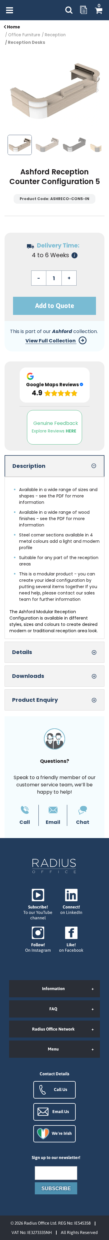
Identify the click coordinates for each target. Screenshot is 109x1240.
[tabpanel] (54, 558)
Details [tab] (22, 652)
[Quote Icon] (83, 10)
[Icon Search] (68, 10)
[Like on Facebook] (71, 940)
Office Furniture (24, 35)
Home (13, 27)
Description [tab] (28, 466)
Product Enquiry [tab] (35, 700)
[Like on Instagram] (37, 940)
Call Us (60, 1089)
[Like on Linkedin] (71, 902)
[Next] (97, 90)
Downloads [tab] (28, 676)
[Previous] (12, 90)
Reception (55, 35)
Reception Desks (26, 42)
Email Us (60, 1111)
